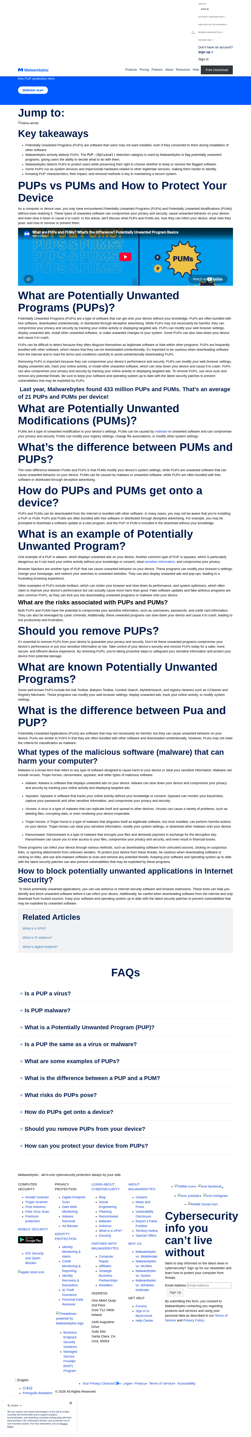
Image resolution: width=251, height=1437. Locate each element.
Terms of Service (161, 1383)
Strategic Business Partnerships (108, 1275)
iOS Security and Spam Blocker (34, 1258)
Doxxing (105, 1235)
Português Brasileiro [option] (37, 1393)
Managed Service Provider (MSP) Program (70, 1361)
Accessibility (186, 1383)
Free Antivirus (35, 1207)
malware (161, 431)
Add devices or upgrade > (213, 25)
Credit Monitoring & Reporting (71, 1266)
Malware (105, 1221)
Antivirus (105, 1226)
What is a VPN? (110, 1231)
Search (193, 33)
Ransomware (108, 1216)
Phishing (105, 1211)
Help (196, 69)
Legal (127, 1383)
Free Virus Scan (37, 1211)
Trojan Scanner (36, 1202)
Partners (157, 69)
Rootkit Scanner (37, 1197)
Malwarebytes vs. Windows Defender (146, 1285)
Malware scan (33, 90)
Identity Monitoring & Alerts (71, 1251)
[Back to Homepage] (33, 71)
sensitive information (160, 562)
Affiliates (105, 1266)
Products (131, 69)
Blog (102, 1197)
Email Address (175, 1285)
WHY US (134, 1243)
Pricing (144, 69)
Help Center (144, 1320)
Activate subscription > (211, 17)
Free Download (217, 70)
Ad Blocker (70, 1226)
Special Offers (146, 1235)
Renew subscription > (210, 32)
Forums (141, 1306)
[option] (37, 1388)
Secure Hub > (205, 40)
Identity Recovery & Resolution (70, 1280)
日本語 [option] (28, 1388)
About (169, 69)
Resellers (106, 1285)
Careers (141, 1197)
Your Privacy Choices (98, 1383)
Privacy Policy (193, 1320)
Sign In (202, 4)
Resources (183, 69)
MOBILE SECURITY (33, 1229)
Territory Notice (147, 1231)
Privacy (140, 1383)
